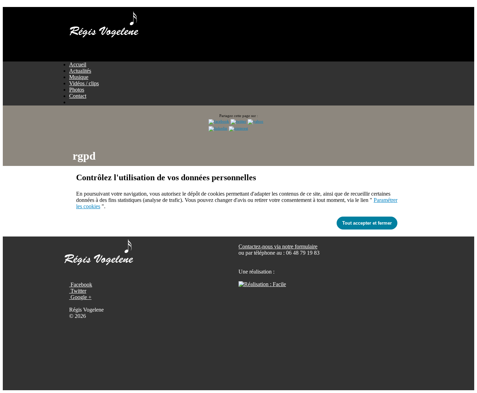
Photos (76, 90)
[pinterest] (238, 128)
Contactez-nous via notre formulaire (278, 246)
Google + (80, 297)
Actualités (80, 71)
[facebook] (218, 121)
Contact (77, 96)
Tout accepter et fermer (367, 223)
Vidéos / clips (84, 83)
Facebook (80, 285)
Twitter (77, 291)
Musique (78, 77)
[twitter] (238, 121)
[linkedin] (217, 128)
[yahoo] (255, 121)
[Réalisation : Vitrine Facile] (262, 284)
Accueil (77, 64)
